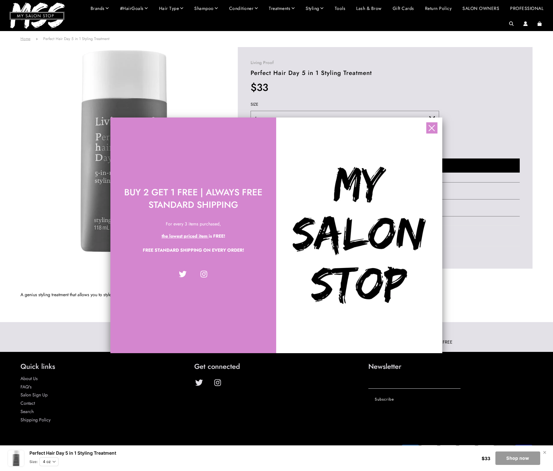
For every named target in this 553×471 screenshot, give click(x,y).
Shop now (517, 458)
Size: (33, 461)
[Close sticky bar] (544, 452)
